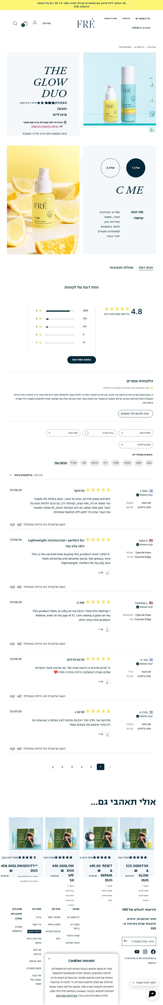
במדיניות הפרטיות (66, 996)
